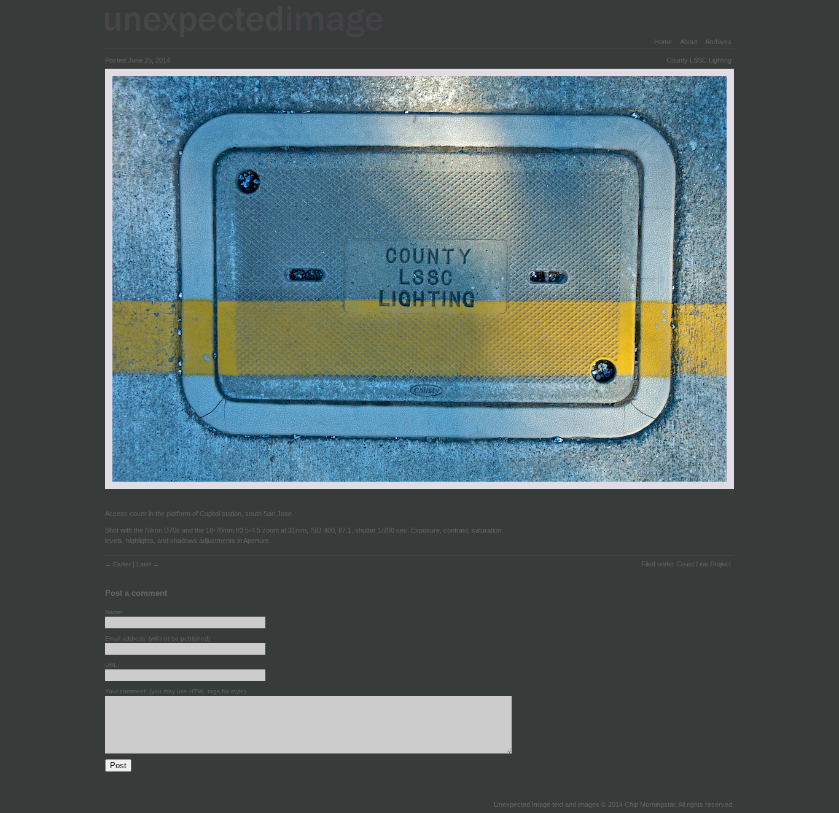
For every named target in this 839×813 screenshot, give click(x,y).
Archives (718, 41)
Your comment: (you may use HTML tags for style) (175, 691)
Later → (147, 564)
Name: (114, 612)
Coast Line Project (703, 564)
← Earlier (119, 564)
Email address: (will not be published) (157, 638)
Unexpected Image (252, 21)
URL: (112, 664)
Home (663, 41)
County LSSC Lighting (699, 60)
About (688, 41)
